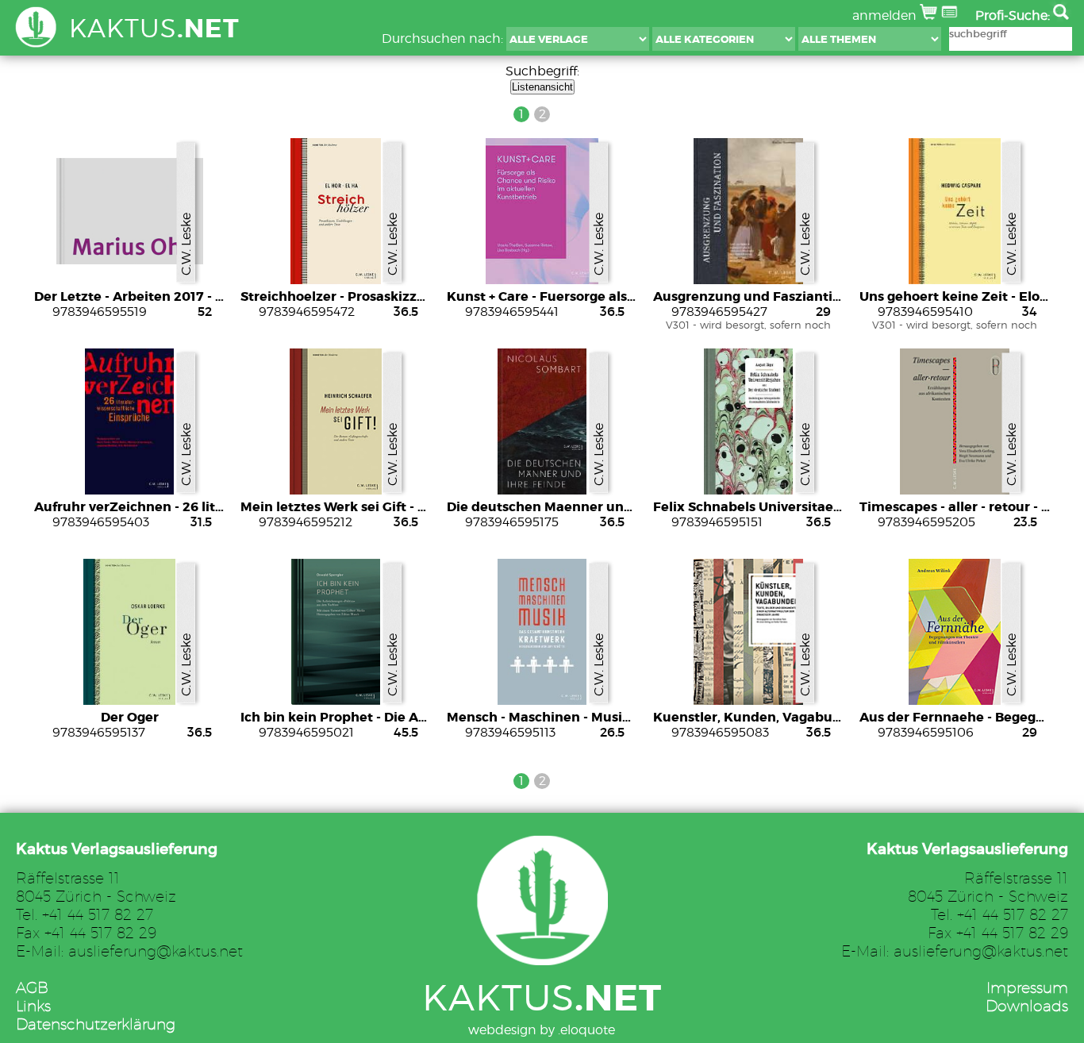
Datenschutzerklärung (95, 1023)
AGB (32, 987)
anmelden (886, 15)
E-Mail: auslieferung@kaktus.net (129, 950)
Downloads (1027, 1005)
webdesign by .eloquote (541, 1029)
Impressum (1027, 987)
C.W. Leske (186, 244)
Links (33, 1005)
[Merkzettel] (951, 15)
